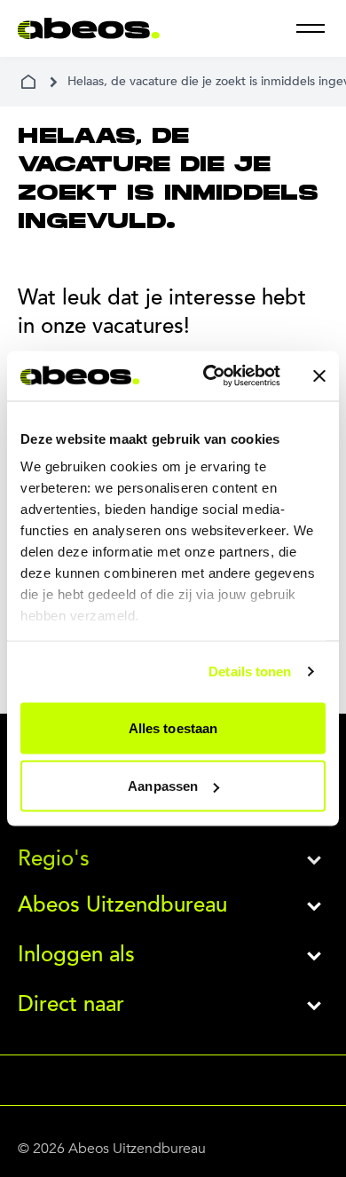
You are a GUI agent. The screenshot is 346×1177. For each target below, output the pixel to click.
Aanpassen (163, 786)
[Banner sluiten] (319, 375)
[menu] (310, 28)
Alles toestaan (173, 727)
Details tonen (249, 671)
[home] (28, 81)
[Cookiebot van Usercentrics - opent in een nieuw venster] (209, 376)
